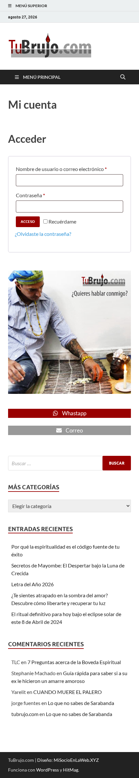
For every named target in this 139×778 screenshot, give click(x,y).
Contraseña (30, 194)
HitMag (70, 769)
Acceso (28, 221)
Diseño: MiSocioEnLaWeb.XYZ (68, 760)
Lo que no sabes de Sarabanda (81, 703)
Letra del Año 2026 (32, 584)
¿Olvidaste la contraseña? (43, 234)
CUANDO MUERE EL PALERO (67, 692)
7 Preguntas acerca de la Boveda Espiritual (74, 662)
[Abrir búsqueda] (123, 77)
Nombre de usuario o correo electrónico (61, 168)
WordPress (47, 769)
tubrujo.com (24, 714)
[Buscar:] (69, 463)
